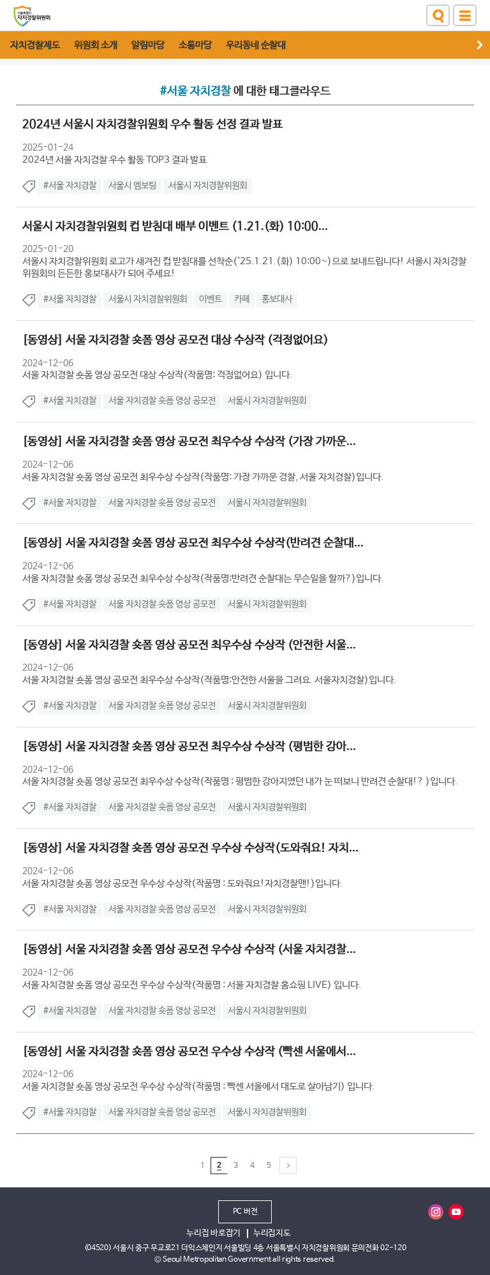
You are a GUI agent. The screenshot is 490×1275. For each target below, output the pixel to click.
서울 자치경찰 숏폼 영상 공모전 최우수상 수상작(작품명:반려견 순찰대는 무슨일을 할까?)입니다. (202, 578)
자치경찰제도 (35, 45)
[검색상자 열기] (438, 15)
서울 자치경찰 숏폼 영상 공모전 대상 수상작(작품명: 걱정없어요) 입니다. (157, 374)
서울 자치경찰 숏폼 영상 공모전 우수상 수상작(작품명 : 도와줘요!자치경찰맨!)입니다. (182, 883)
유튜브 (456, 1211)
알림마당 (148, 45)
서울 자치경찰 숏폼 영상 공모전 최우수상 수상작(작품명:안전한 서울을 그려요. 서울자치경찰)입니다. (209, 680)
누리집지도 (272, 1233)
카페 (241, 299)
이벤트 (210, 299)
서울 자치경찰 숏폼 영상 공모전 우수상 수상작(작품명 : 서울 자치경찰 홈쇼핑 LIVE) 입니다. (191, 985)
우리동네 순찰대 (256, 45)
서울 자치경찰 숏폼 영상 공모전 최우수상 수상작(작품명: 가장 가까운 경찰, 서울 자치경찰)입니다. (202, 477)
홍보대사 (277, 299)
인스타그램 (435, 1211)
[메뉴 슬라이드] (483, 45)
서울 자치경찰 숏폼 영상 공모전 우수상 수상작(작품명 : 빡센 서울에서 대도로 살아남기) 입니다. (198, 1086)
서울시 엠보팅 (132, 186)
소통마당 (195, 45)
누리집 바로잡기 (213, 1233)
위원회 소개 (95, 45)
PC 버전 (245, 1211)
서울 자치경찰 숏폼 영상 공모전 (162, 401)
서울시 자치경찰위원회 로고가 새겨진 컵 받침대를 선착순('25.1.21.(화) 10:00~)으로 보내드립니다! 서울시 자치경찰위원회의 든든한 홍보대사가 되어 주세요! (244, 267)
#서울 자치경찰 (69, 186)
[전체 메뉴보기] (465, 15)
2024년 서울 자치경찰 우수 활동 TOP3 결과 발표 (114, 159)
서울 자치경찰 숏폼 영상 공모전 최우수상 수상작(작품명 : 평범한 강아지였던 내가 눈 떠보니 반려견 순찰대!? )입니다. (239, 781)
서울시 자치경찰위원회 (207, 186)
